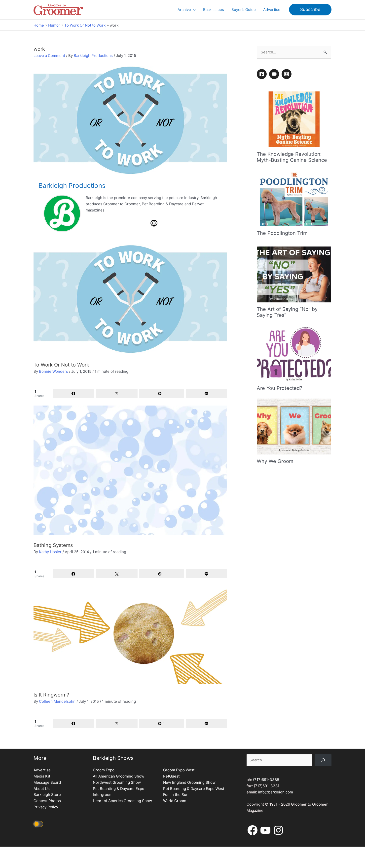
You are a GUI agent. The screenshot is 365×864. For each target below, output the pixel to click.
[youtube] (275, 74)
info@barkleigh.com (275, 792)
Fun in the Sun (175, 794)
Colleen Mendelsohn (57, 701)
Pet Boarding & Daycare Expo (118, 788)
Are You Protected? (279, 388)
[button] (193, 9)
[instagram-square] (287, 74)
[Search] (323, 760)
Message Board (47, 782)
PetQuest (171, 776)
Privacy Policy (46, 807)
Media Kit (42, 776)
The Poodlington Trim (282, 233)
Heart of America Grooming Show (122, 800)
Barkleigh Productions (93, 55)
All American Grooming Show (118, 776)
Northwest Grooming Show (117, 782)
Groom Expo (103, 770)
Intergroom (102, 794)
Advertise (42, 770)
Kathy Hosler (50, 551)
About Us (42, 788)
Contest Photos (47, 800)
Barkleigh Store (47, 794)
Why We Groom (275, 461)
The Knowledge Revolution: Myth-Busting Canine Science (292, 157)
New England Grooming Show (189, 782)
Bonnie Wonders (53, 371)
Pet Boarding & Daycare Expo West (193, 788)
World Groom (174, 800)
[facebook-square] (262, 74)
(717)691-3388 (266, 779)
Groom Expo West (178, 770)
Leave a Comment (49, 55)
